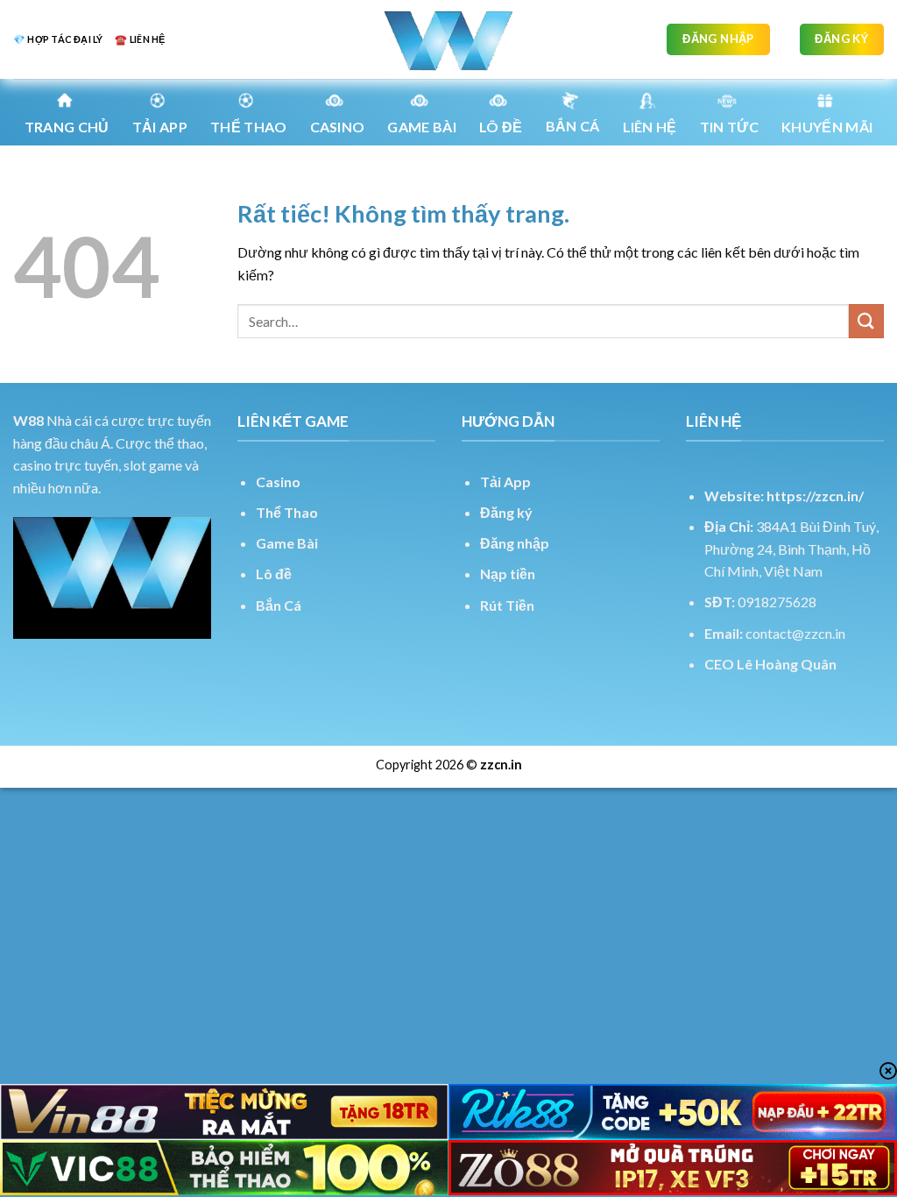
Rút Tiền (507, 605)
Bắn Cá (573, 125)
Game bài (421, 126)
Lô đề (274, 573)
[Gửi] (866, 321)
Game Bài (287, 543)
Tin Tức (729, 126)
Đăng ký (506, 512)
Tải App (159, 126)
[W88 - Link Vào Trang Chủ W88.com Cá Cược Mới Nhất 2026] (448, 39)
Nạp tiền (507, 573)
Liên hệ (650, 126)
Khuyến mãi (826, 126)
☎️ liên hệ (140, 39)
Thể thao (248, 126)
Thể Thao (287, 512)
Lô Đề (501, 126)
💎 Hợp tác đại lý (57, 39)
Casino (337, 126)
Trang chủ (67, 126)
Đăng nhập (514, 543)
